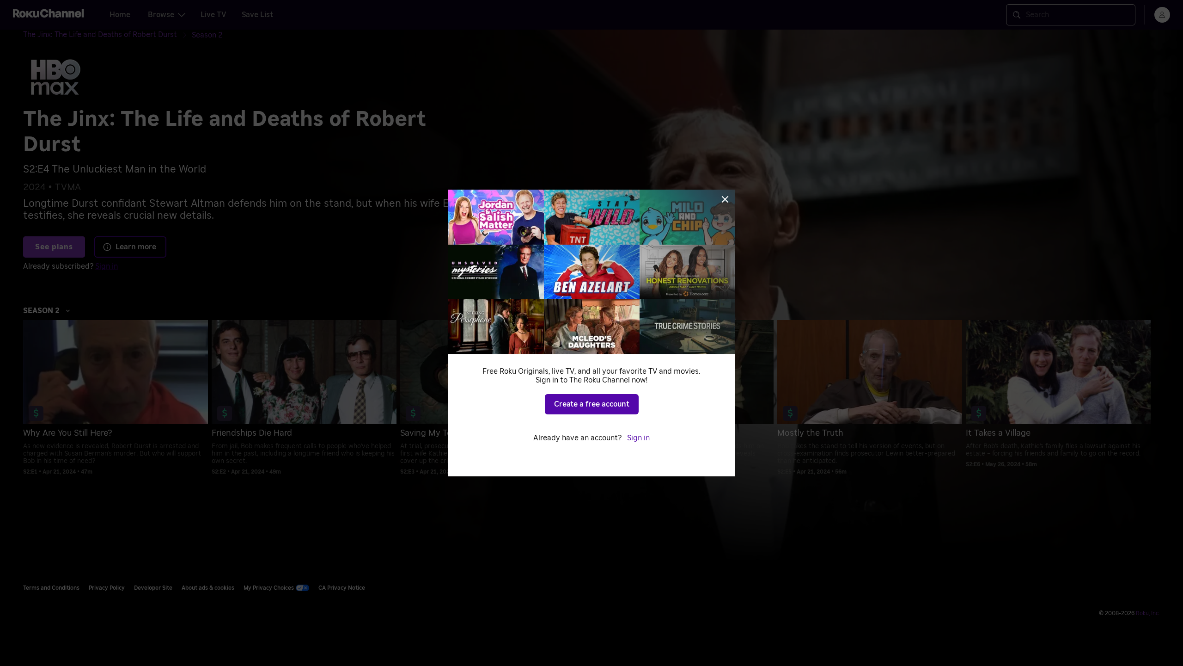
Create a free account (591, 404)
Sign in (638, 438)
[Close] (725, 199)
